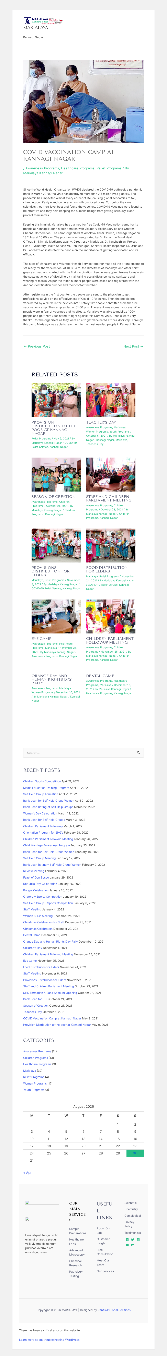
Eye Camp (41, 638)
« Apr (27, 1173)
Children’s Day (32, 947)
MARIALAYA (35, 27)
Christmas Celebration (38, 928)
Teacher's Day (94, 444)
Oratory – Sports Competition (42, 896)
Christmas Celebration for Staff (43, 922)
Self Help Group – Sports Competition (48, 903)
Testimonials (132, 1232)
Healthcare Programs (77, 168)
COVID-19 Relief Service (46, 588)
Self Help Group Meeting (39, 858)
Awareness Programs (42, 168)
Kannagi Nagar (59, 446)
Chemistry (131, 1209)
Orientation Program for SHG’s (43, 832)
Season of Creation (54, 496)
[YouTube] (127, 1245)
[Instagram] (138, 1239)
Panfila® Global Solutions (114, 1310)
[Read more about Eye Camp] (56, 616)
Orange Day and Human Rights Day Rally (52, 679)
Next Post (133, 346)
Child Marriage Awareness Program (46, 845)
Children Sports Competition (42, 781)
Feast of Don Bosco (36, 877)
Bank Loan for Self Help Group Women (48, 800)
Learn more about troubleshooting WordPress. (49, 1339)
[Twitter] (132, 1239)
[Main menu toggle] (139, 30)
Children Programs (35, 1058)
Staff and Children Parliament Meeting (109, 498)
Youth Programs (120, 431)
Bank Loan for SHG (35, 999)
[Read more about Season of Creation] (56, 474)
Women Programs (97, 431)
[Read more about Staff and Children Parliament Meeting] (111, 474)
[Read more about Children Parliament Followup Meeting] (111, 616)
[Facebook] (127, 1239)
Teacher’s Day (101, 422)
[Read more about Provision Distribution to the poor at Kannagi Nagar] (56, 400)
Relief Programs (109, 168)
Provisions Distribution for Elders (51, 571)
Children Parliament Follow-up (43, 826)
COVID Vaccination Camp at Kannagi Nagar (52, 1018)
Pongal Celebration (35, 890)
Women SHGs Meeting (38, 916)
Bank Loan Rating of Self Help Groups (48, 807)
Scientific (130, 1202)
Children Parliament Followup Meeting (110, 640)
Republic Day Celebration (40, 883)
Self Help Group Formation (40, 794)
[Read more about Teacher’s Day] (111, 400)
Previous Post (37, 346)
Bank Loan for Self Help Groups (44, 819)
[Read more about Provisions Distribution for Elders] (56, 545)
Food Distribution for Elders (107, 569)
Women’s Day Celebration (40, 813)
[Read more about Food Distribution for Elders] (111, 545)
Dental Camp (100, 676)
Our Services (105, 1271)
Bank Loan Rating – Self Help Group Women (52, 864)
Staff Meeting (32, 909)
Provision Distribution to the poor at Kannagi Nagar (54, 428)
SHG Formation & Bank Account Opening (50, 992)
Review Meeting (33, 871)
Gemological (132, 1215)
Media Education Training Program (46, 787)
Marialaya (119, 427)
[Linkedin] (132, 1245)
